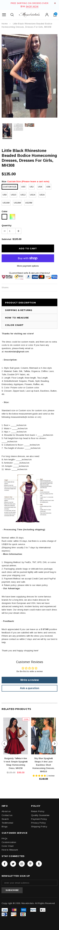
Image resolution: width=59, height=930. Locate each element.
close (55, 3)
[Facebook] (5, 864)
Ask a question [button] (29, 688)
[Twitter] (13, 864)
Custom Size (10, 187)
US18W (17, 203)
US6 (48, 187)
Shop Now (32, 6)
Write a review (29, 680)
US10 (13, 195)
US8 (5, 195)
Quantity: (7, 225)
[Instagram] (22, 864)
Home (5, 23)
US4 (40, 187)
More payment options (28, 266)
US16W (6, 203)
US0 (23, 187)
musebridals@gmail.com (17, 351)
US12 (23, 195)
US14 (32, 195)
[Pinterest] (30, 864)
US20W (28, 203)
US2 (32, 187)
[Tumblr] (39, 864)
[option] (29, 76)
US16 (42, 195)
